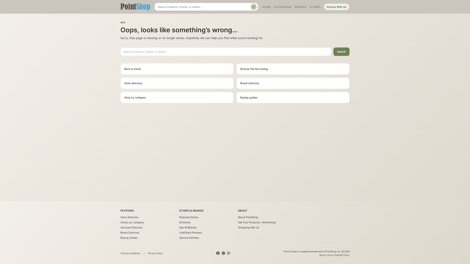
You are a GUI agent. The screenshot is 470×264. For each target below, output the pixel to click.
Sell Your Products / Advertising (257, 222)
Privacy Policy (155, 253)
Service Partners (189, 237)
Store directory (133, 83)
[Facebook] (218, 253)
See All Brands (187, 227)
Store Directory (129, 217)
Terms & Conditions (130, 253)
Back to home (132, 68)
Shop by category (135, 97)
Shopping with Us (248, 227)
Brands (301, 6)
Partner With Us (336, 6)
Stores (315, 6)
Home (266, 6)
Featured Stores (188, 217)
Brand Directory (129, 232)
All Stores (184, 222)
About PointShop (248, 217)
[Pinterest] (223, 253)
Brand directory (249, 83)
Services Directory (131, 227)
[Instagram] (228, 253)
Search (341, 51)
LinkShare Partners (190, 232)
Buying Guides (129, 237)
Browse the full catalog (254, 68)
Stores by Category (132, 222)
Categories (283, 6)
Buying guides (249, 97)
